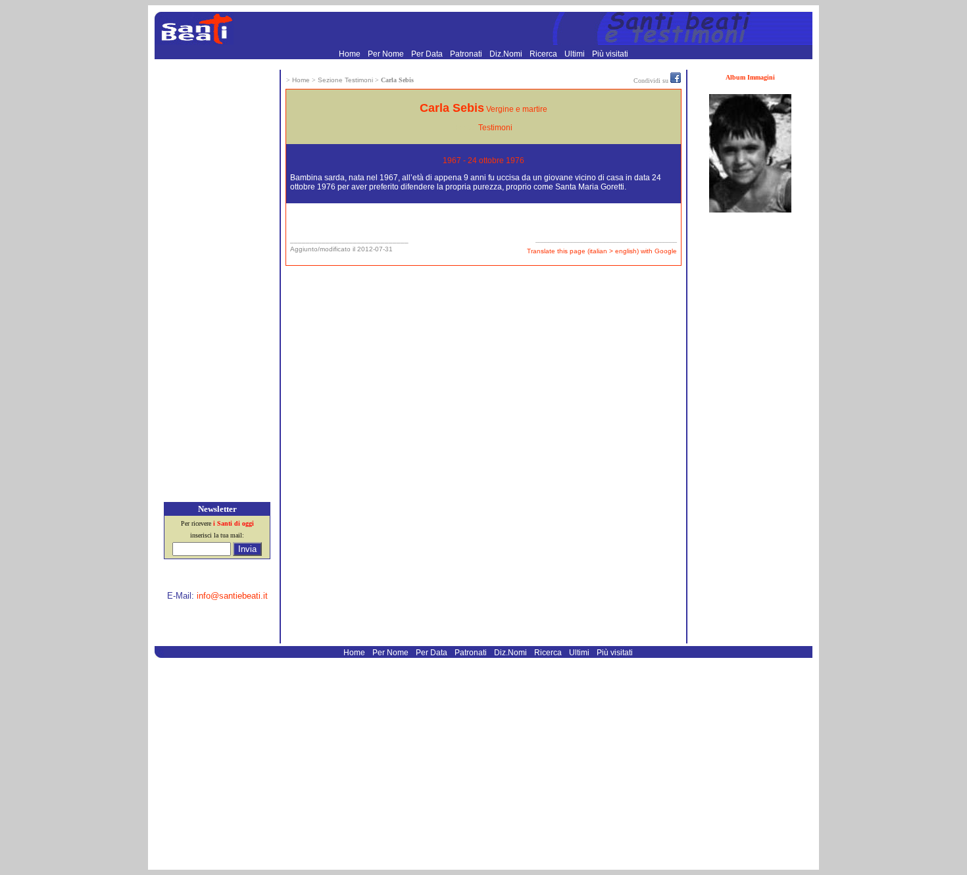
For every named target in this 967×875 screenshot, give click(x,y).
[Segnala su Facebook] (675, 80)
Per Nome (387, 54)
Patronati (467, 54)
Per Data (428, 54)
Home (350, 54)
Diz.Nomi (506, 54)
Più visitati (610, 54)
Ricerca (544, 54)
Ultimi (575, 54)
